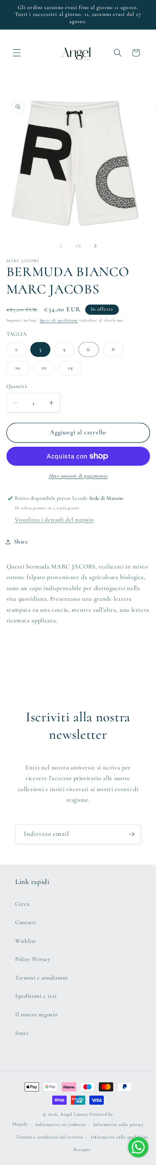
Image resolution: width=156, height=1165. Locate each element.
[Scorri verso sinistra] (60, 245)
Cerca (22, 903)
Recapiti (81, 1149)
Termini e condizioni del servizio (49, 1137)
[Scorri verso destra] (95, 245)
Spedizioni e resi (35, 995)
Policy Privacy (32, 959)
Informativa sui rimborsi (60, 1124)
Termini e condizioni (41, 977)
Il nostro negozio (36, 1014)
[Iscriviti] (131, 834)
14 (75, 369)
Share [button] (21, 541)
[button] (17, 53)
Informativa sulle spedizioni (119, 1137)
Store (21, 1033)
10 (22, 369)
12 (48, 369)
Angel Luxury (74, 1114)
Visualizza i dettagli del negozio (54, 519)
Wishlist (25, 940)
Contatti (25, 922)
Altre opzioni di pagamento (78, 476)
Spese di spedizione (59, 320)
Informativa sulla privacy (118, 1124)
